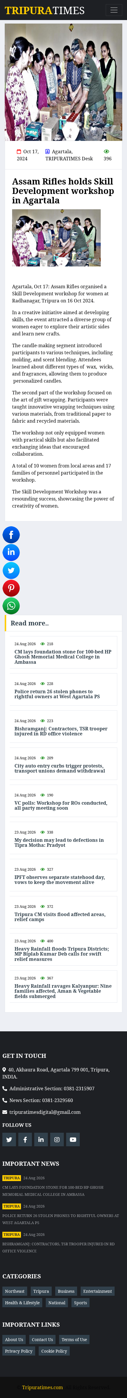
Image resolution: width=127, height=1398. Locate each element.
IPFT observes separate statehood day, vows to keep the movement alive (59, 880)
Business (66, 1291)
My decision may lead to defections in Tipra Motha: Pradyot (59, 843)
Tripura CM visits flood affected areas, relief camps (60, 917)
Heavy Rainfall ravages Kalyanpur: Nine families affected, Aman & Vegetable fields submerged (63, 991)
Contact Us (42, 1339)
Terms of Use (74, 1339)
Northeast (15, 1291)
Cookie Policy (54, 1351)
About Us (14, 1339)
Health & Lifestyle (22, 1302)
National (56, 1302)
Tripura (12, 1177)
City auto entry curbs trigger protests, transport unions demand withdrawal (59, 768)
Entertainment (97, 1291)
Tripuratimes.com (42, 1387)
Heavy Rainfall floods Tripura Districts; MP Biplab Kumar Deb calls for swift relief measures (61, 954)
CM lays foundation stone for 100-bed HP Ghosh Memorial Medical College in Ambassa (62, 657)
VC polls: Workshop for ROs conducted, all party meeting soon (61, 806)
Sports (80, 1302)
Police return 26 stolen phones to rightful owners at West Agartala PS (57, 694)
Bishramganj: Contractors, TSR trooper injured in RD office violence (61, 731)
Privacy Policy (18, 1351)
